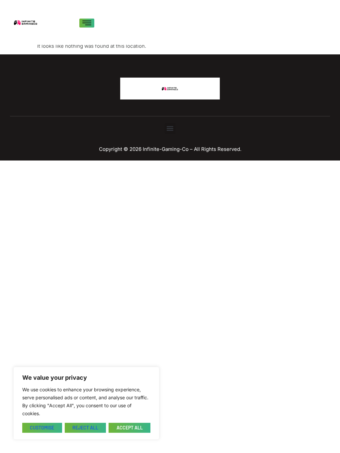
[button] (170, 128)
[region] (86, 403)
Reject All (85, 427)
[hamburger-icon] (86, 23)
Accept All (130, 427)
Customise (42, 427)
